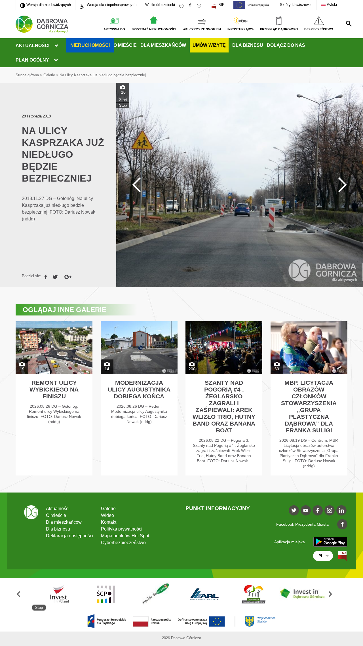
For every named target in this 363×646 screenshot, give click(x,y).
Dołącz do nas (286, 45)
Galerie (49, 75)
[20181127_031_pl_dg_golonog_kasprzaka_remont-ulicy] (239, 185)
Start (123, 100)
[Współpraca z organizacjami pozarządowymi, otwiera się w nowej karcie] (155, 594)
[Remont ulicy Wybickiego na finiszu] (54, 398)
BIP (221, 5)
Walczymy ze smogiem (202, 29)
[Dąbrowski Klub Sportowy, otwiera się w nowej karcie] (253, 594)
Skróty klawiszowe (295, 5)
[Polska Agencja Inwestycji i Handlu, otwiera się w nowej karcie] (57, 594)
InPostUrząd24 (240, 29)
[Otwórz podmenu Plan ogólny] (56, 60)
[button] (24, 594)
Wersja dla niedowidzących (45, 4)
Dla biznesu (247, 45)
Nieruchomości (90, 45)
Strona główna (27, 75)
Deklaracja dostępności (69, 535)
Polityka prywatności (121, 529)
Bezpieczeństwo (318, 29)
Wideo (107, 515)
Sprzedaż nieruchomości (154, 29)
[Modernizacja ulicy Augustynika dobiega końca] (139, 398)
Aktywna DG (114, 29)
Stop (123, 105)
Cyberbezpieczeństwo (123, 542)
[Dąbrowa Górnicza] (42, 24)
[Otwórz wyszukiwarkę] (349, 23)
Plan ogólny (32, 60)
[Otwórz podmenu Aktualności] (56, 45)
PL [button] (321, 556)
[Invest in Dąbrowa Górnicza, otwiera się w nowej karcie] (303, 594)
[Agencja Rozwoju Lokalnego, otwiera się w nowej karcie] (204, 594)
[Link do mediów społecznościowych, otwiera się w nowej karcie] (294, 510)
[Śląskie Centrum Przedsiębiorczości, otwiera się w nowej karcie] (106, 594)
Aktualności (32, 45)
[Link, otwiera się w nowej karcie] (45, 276)
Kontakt (108, 522)
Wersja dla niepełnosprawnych (111, 5)
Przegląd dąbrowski (279, 29)
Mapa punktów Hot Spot (125, 535)
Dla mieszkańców (163, 45)
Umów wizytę (209, 45)
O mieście (125, 45)
